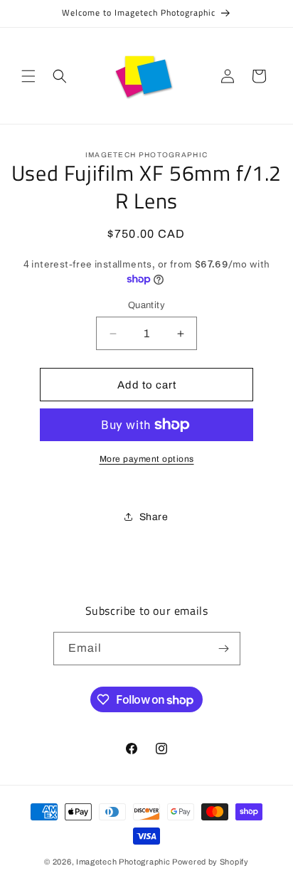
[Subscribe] (224, 648)
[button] (28, 76)
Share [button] (154, 517)
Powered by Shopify (210, 861)
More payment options (147, 459)
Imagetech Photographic (123, 861)
